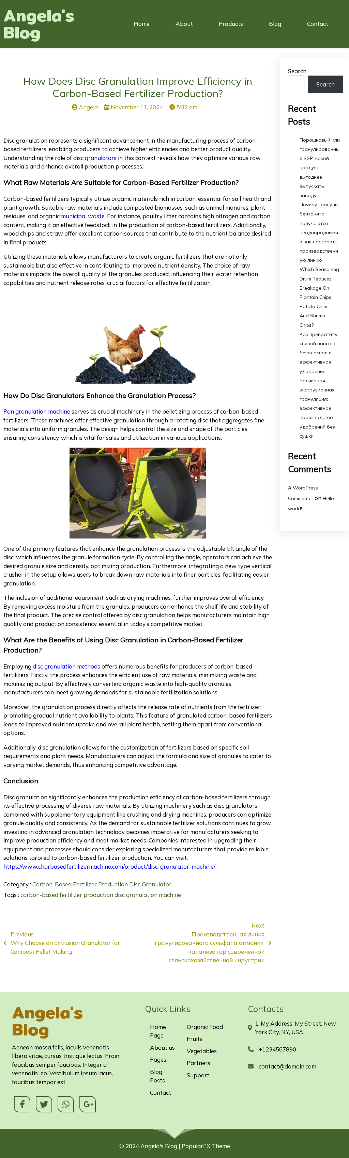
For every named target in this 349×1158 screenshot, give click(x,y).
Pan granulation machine (36, 411)
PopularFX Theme (206, 1145)
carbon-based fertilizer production (67, 894)
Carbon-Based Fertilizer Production (80, 884)
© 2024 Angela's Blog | (150, 1145)
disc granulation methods (66, 666)
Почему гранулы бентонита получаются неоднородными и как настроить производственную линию (319, 232)
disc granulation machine (148, 894)
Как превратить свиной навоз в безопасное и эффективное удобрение (318, 352)
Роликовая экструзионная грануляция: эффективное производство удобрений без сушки (317, 408)
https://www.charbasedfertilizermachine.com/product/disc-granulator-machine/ (109, 866)
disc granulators (95, 157)
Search (297, 71)
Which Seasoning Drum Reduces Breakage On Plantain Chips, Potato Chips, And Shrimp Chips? (319, 297)
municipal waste (83, 216)
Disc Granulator (150, 884)
